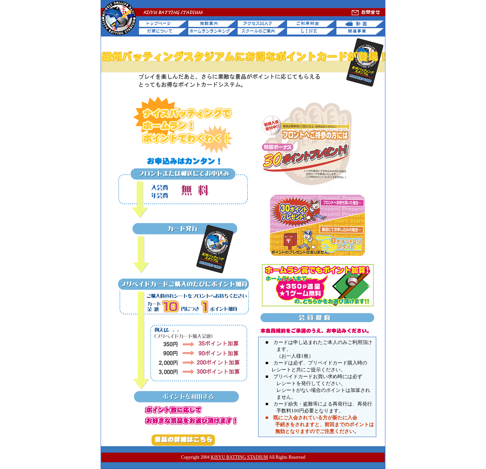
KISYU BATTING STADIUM (239, 457)
